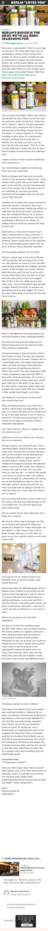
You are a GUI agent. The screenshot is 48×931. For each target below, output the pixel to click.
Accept (27, 925)
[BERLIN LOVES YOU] (28, 2)
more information (26, 922)
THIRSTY (7, 30)
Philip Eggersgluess (14, 43)
